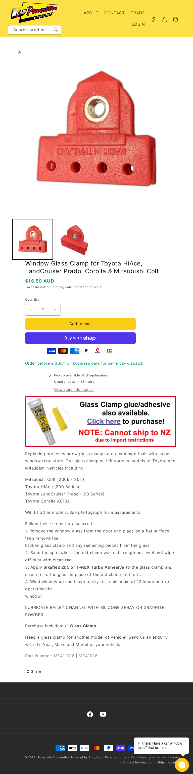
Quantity (32, 299)
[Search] (56, 29)
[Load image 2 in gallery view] (75, 239)
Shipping (57, 287)
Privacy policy (115, 757)
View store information (74, 389)
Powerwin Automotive (53, 757)
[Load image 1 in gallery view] (33, 239)
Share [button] (36, 671)
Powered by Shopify (85, 757)
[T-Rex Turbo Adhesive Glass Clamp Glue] (100, 446)
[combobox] (35, 29)
